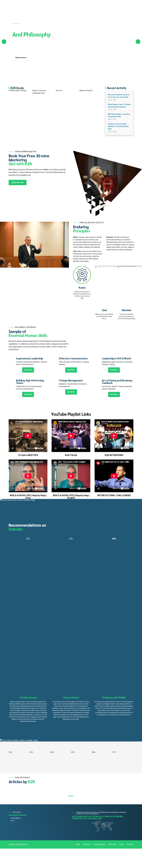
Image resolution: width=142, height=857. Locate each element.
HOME (78, 844)
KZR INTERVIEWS (114, 455)
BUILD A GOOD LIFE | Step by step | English (71, 496)
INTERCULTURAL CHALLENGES (114, 495)
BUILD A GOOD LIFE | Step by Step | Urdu (28, 496)
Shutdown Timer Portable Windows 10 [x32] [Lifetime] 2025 (118, 126)
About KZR (86, 844)
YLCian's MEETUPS (28, 455)
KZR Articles (112, 844)
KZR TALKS (71, 455)
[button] (4, 41)
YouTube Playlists (99, 844)
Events (121, 844)
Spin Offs (130, 844)
